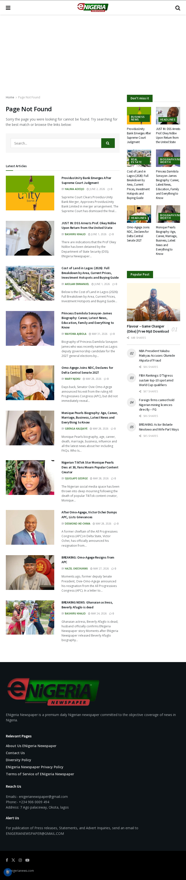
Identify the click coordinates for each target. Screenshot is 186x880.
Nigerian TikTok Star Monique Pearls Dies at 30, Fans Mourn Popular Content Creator (90, 467)
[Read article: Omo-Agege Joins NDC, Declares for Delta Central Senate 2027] (30, 382)
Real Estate (136, 160)
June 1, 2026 (98, 234)
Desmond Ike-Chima (77, 523)
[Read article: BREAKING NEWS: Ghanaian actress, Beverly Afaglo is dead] (30, 617)
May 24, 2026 (98, 613)
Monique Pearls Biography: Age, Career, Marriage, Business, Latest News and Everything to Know (89, 417)
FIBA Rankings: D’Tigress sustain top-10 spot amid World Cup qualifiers (156, 380)
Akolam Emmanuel (77, 284)
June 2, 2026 (97, 189)
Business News (138, 118)
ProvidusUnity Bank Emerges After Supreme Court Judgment (86, 180)
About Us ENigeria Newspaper (31, 745)
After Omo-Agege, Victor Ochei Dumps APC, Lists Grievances (89, 514)
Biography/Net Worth (171, 160)
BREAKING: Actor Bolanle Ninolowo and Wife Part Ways (159, 426)
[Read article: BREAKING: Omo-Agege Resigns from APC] (30, 572)
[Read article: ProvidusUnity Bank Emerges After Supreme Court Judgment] (30, 193)
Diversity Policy (18, 760)
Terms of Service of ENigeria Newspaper (40, 774)
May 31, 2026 (99, 334)
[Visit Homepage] (92, 7)
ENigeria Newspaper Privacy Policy (34, 767)
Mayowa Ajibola (75, 334)
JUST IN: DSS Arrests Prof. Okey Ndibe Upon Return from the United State (89, 225)
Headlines (167, 119)
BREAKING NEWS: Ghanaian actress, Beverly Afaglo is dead (87, 604)
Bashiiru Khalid (75, 234)
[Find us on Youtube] (27, 860)
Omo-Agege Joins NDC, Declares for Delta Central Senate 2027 (87, 370)
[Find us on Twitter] (13, 860)
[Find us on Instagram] (20, 860)
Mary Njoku (72, 378)
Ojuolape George (76, 478)
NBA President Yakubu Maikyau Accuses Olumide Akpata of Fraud (157, 355)
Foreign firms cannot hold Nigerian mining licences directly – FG (156, 405)
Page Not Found (29, 97)
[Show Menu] (8, 7)
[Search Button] (177, 7)
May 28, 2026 (93, 378)
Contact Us (15, 753)
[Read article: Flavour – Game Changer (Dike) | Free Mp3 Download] (153, 302)
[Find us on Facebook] (7, 860)
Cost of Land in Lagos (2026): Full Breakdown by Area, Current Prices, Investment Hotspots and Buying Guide (90, 273)
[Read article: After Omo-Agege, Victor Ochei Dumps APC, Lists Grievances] (30, 527)
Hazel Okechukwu (76, 568)
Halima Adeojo (74, 189)
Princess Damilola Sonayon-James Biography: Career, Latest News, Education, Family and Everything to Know (88, 320)
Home (10, 97)
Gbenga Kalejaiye (76, 428)
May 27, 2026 (101, 568)
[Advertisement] (93, 58)
